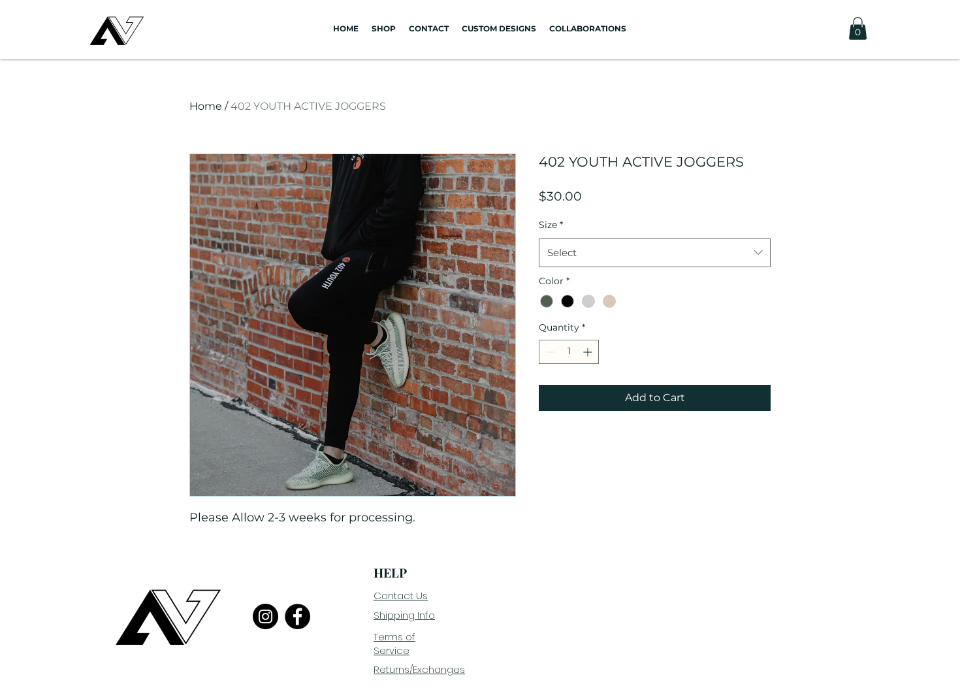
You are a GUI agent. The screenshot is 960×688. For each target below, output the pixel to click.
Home (205, 106)
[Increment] (589, 351)
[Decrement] (549, 351)
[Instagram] (265, 616)
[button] (857, 28)
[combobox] (655, 252)
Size (551, 225)
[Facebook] (297, 616)
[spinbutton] (569, 351)
